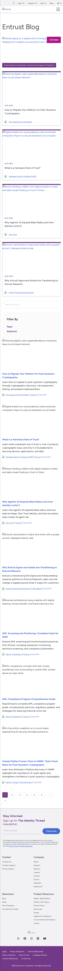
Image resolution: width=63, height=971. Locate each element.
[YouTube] (44, 938)
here (7, 844)
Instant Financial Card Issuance (21, 292)
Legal (4, 952)
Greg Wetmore (26, 782)
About (36, 862)
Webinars (37, 883)
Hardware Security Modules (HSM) (22, 176)
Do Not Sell (25, 959)
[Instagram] (31, 938)
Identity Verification (14, 654)
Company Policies (40, 955)
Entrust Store (39, 906)
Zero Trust (13, 234)
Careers (37, 872)
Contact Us (6, 862)
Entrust (34, 395)
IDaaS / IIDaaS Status (42, 898)
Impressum (38, 887)
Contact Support (9, 865)
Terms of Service (8, 955)
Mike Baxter (37, 589)
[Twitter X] (18, 938)
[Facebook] (25, 938)
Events (36, 879)
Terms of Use (13, 846)
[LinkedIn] (38, 938)
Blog (51, 3)
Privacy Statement (27, 846)
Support (37, 865)
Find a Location (8, 869)
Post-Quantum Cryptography (20, 122)
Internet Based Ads (35, 952)
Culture (37, 876)
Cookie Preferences (10, 959)
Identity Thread (12, 782)
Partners (37, 869)
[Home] (6, 9)
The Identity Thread (10, 909)
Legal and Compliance (42, 916)
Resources (38, 909)
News (4, 902)
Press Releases (8, 906)
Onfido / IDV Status (41, 902)
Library (36, 913)
